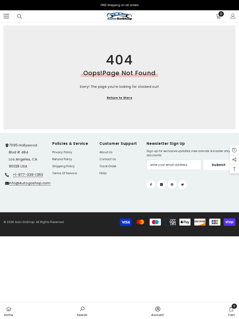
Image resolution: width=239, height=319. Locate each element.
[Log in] (232, 16)
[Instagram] (161, 184)
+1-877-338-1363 (28, 174)
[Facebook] (151, 184)
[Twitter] (182, 184)
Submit (218, 165)
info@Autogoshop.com (30, 183)
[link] (82, 311)
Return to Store (119, 98)
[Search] (19, 16)
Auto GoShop (25, 222)
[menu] (6, 16)
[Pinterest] (172, 184)
